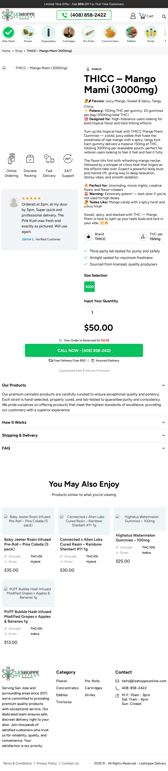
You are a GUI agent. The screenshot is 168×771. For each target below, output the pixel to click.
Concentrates (67, 688)
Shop (18, 51)
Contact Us (70, 763)
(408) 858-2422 (87, 15)
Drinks (90, 695)
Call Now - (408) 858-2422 (84, 350)
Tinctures (64, 702)
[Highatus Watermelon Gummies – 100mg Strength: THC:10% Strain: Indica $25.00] (140, 519)
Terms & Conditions (17, 763)
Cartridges (93, 688)
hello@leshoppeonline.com (144, 681)
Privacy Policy (47, 763)
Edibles (62, 695)
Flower (62, 681)
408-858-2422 (134, 688)
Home (6, 51)
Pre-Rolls (92, 681)
